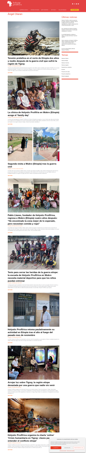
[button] (28, 10)
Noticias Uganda (65, 65)
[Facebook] (72, 3)
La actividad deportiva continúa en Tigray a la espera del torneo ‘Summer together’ (69, 35)
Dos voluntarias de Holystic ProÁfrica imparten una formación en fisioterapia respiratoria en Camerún (69, 30)
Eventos (63, 69)
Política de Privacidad (70, 450)
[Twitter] (74, 3)
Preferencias (78, 447)
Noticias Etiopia (65, 60)
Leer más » (10, 72)
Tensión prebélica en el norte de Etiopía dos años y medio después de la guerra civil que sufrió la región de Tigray (33, 61)
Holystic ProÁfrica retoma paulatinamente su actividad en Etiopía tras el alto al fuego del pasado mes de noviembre (31, 332)
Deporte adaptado (65, 76)
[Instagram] (76, 3)
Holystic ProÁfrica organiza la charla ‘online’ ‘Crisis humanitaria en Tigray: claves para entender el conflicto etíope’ (31, 438)
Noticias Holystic (65, 58)
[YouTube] (78, 3)
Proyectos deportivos (66, 73)
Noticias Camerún (65, 62)
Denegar (67, 447)
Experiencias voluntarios (67, 67)
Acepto (56, 447)
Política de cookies (63, 450)
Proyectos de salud (66, 71)
